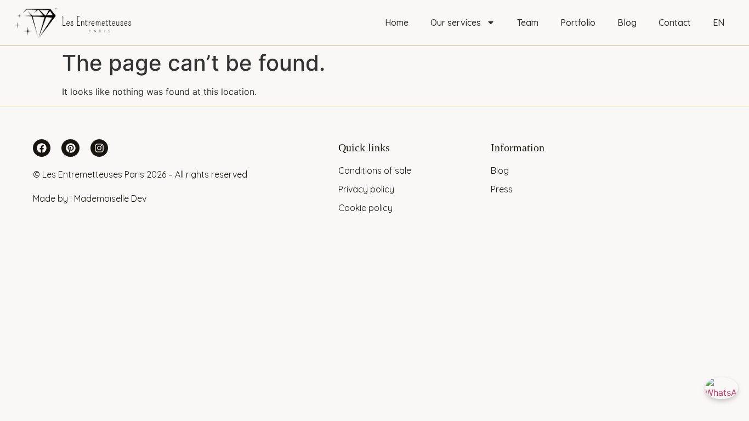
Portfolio (577, 22)
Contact (675, 22)
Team (527, 22)
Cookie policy (365, 207)
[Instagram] (99, 148)
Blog (627, 22)
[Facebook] (41, 148)
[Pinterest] (70, 148)
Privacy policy (366, 189)
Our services (455, 22)
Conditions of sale (374, 170)
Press (502, 189)
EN (718, 22)
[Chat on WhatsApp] (721, 393)
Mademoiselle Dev (110, 198)
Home (396, 22)
